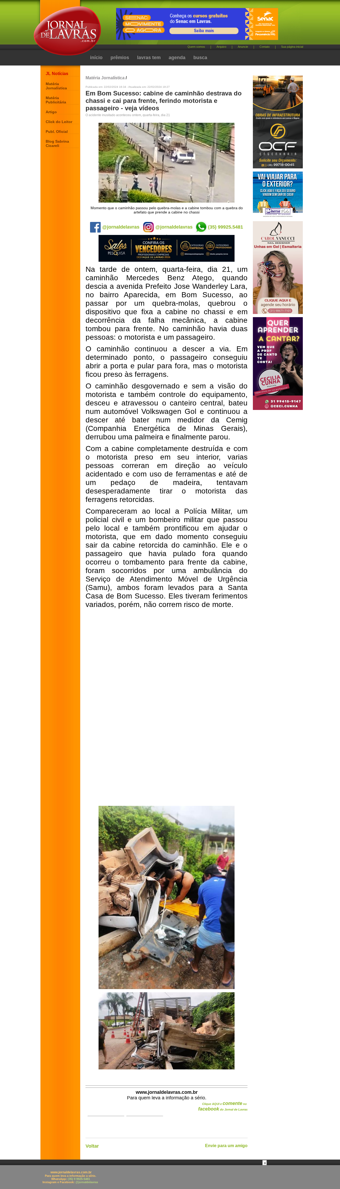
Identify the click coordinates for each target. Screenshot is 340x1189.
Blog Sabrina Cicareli (57, 143)
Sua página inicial (292, 46)
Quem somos (196, 46)
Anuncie (243, 46)
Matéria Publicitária (56, 100)
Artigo (51, 112)
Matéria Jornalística (56, 86)
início (96, 57)
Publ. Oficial (57, 131)
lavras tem (149, 57)
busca (200, 57)
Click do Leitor (59, 122)
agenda (177, 57)
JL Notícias (57, 73)
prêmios (119, 57)
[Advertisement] (170, 1177)
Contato (265, 46)
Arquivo (221, 46)
